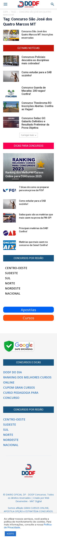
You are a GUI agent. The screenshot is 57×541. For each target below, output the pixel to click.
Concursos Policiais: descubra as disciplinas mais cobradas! (35, 60)
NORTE (10, 283)
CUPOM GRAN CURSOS (19, 387)
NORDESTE (12, 288)
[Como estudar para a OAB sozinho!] (11, 76)
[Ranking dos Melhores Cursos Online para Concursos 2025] (28, 167)
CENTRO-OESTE (16, 268)
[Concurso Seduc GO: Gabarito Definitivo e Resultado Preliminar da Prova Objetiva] (11, 122)
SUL (7, 278)
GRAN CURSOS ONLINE (36, 507)
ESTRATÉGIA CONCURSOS (39, 511)
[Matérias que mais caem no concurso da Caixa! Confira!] (9, 245)
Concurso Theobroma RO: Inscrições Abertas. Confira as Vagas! (37, 106)
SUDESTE (11, 273)
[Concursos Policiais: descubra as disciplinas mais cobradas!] (11, 60)
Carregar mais (27, 135)
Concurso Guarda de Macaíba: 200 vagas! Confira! (34, 90)
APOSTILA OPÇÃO (13, 511)
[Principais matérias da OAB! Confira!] (9, 231)
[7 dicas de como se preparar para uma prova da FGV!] (9, 190)
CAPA (5, 12)
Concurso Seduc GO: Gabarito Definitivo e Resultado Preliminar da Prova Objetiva (35, 123)
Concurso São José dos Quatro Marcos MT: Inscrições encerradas (37, 34)
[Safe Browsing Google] (19, 351)
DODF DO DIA (12, 372)
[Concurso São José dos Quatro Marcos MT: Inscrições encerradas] (11, 35)
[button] (52, 4)
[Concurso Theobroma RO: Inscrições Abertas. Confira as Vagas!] (11, 106)
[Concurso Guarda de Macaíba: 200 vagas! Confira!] (11, 91)
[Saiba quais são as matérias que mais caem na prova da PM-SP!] (9, 218)
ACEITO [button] (10, 533)
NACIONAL (12, 293)
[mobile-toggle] (5, 4)
